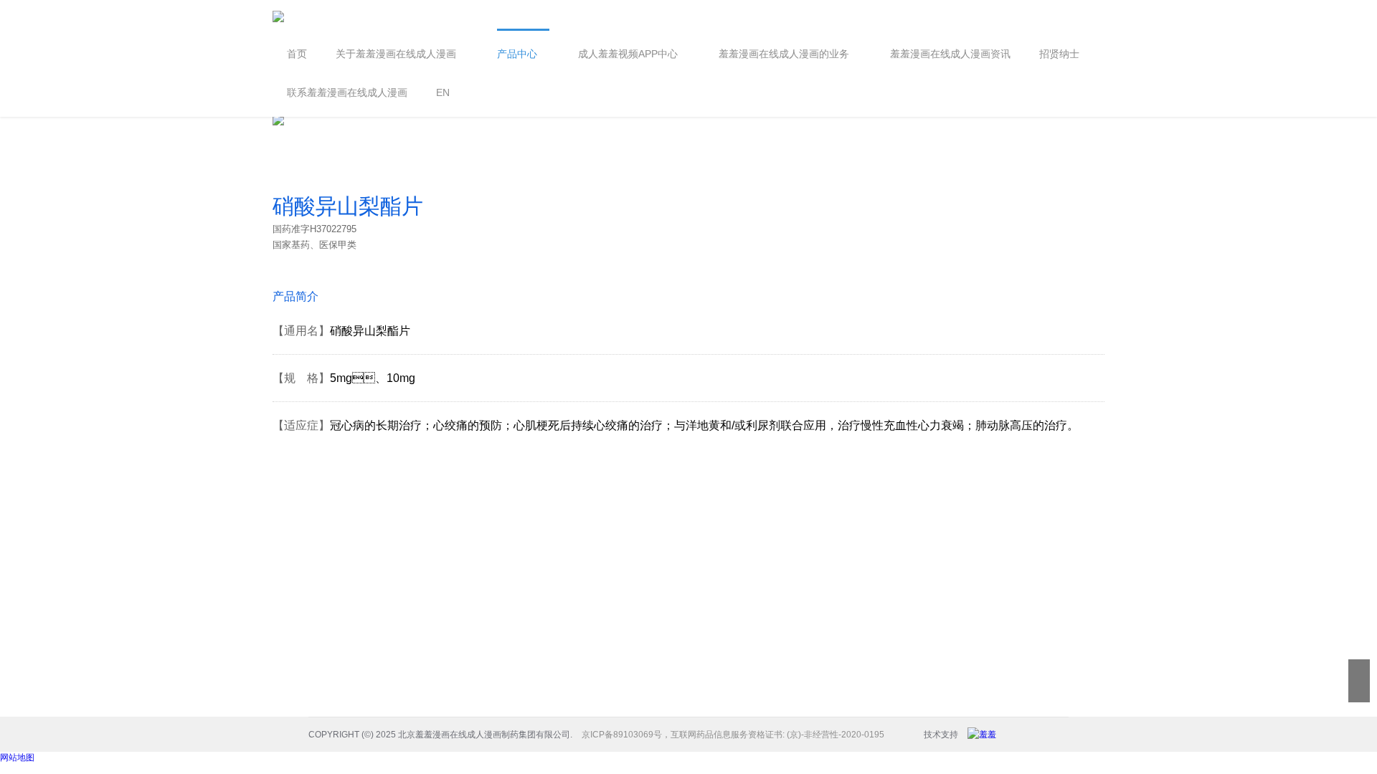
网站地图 (17, 757)
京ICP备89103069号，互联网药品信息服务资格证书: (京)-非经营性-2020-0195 (733, 735)
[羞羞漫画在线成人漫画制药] (985, 734)
